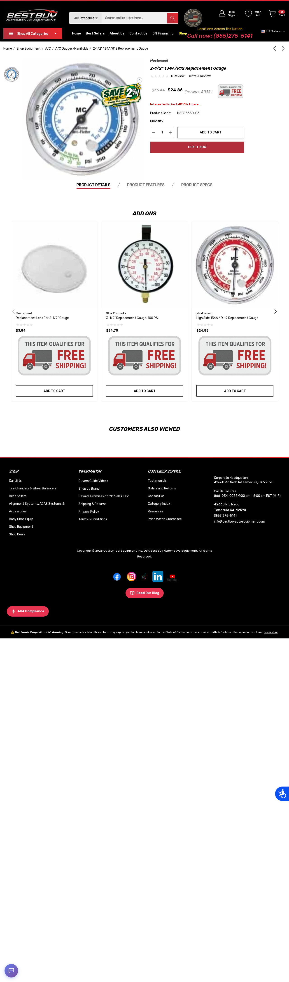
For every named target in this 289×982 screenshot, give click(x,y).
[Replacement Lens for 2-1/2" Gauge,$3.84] (54, 264)
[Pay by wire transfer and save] (121, 95)
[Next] (282, 48)
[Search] (172, 18)
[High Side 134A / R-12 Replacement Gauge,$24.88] (235, 264)
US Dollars (273, 31)
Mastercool (159, 61)
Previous (13, 311)
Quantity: (157, 121)
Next (275, 311)
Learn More (271, 632)
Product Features (146, 184)
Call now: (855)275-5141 (219, 35)
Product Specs (196, 184)
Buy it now (197, 147)
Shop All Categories (33, 34)
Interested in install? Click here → (176, 104)
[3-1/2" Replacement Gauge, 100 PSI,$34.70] (144, 264)
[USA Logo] (193, 18)
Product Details (93, 184)
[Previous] (275, 48)
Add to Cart (210, 132)
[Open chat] (11, 970)
